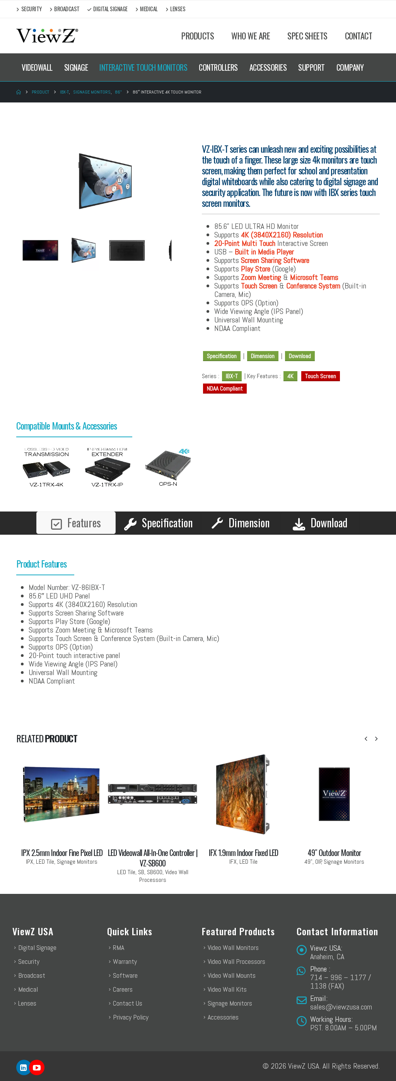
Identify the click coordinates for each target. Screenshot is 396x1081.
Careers (123, 989)
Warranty (125, 961)
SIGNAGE (76, 67)
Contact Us (127, 1003)
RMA (118, 947)
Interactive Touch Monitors (143, 67)
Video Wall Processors (236, 961)
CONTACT (358, 35)
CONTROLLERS (218, 67)
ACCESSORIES (268, 67)
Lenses (177, 9)
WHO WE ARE (250, 35)
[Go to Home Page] (18, 92)
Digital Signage (110, 9)
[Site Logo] (47, 36)
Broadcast (67, 9)
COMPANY (350, 67)
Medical (149, 9)
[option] (46, 468)
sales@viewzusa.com (341, 1007)
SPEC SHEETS (307, 35)
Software (125, 975)
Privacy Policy (130, 1017)
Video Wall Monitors (233, 947)
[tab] (76, 523)
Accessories (223, 1017)
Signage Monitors (230, 1003)
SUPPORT (311, 67)
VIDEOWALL (37, 67)
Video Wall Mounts (232, 975)
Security (31, 9)
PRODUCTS (197, 35)
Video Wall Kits (227, 989)
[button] (365, 739)
